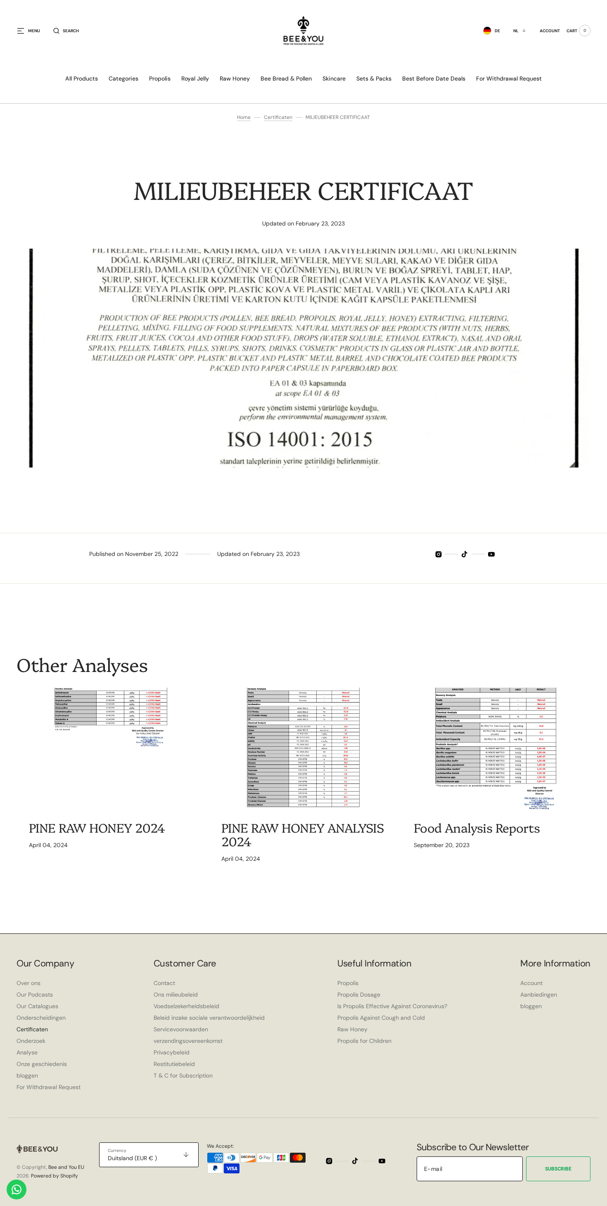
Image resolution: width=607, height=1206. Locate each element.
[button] (66, 30)
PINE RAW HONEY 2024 (97, 827)
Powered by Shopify (54, 1176)
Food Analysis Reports (477, 827)
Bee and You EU (66, 1167)
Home (244, 117)
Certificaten (278, 117)
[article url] (111, 749)
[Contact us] (16, 1189)
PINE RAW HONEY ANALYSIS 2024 (302, 834)
